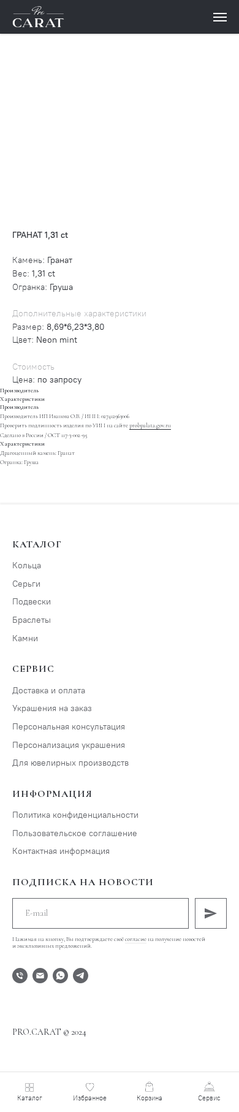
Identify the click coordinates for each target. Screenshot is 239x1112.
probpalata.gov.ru (150, 425)
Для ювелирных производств (70, 763)
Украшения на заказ (52, 708)
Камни (25, 638)
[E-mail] (40, 975)
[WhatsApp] (60, 975)
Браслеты (31, 620)
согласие (135, 939)
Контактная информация (61, 851)
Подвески (31, 601)
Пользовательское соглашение (74, 833)
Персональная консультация (68, 727)
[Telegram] (80, 975)
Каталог (37, 544)
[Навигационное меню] (220, 17)
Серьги (26, 584)
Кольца (26, 565)
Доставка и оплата (48, 690)
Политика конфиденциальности (75, 815)
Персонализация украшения (68, 745)
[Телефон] (20, 975)
